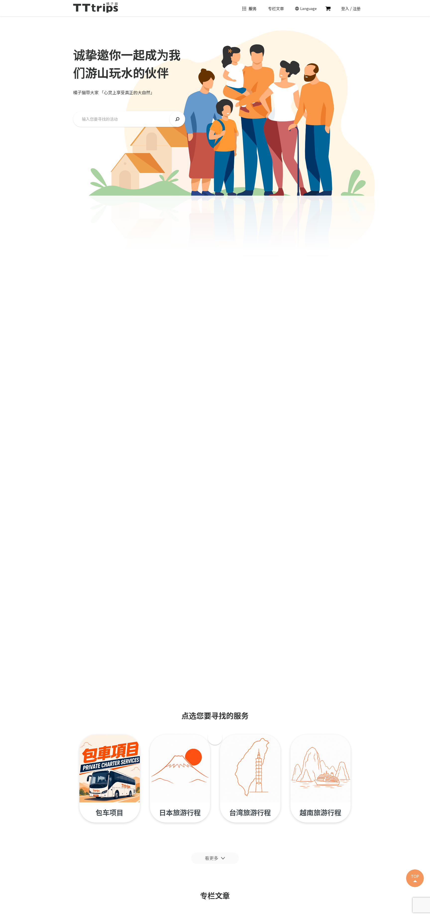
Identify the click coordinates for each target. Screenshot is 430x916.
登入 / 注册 (351, 8)
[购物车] (328, 8)
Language (308, 8)
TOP (415, 876)
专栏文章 (276, 8)
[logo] (95, 7)
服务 (253, 8)
